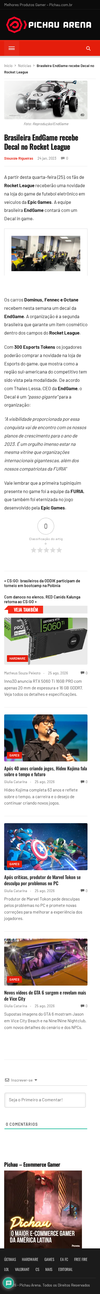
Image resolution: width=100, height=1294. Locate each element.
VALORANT (22, 1269)
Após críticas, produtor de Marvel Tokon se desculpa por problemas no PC (42, 880)
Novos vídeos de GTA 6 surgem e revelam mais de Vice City (45, 995)
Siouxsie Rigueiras (18, 158)
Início (8, 65)
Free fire (81, 1259)
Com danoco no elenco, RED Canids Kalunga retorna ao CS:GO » (42, 599)
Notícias (24, 65)
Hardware (17, 658)
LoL (6, 1269)
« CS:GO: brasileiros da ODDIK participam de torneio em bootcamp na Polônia (42, 583)
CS (37, 1269)
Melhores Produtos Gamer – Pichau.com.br (38, 4)
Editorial (65, 1269)
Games (14, 755)
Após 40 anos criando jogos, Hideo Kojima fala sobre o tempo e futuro (45, 771)
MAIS (48, 1269)
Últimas (10, 1259)
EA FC (64, 1259)
